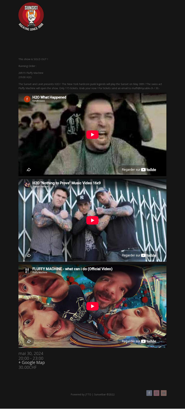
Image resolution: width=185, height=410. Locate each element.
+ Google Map (31, 362)
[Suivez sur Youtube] (164, 393)
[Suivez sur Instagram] (156, 393)
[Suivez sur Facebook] (149, 393)
